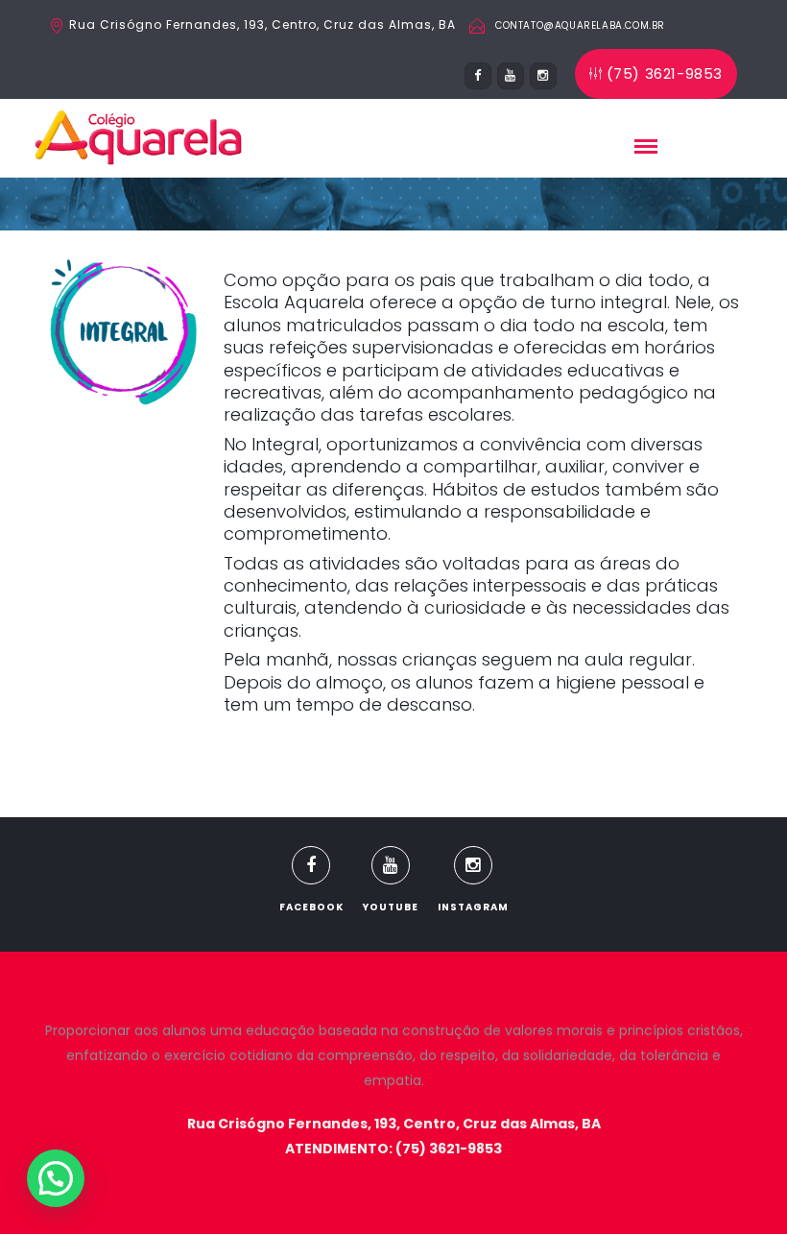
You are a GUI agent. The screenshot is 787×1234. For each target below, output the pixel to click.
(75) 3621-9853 (665, 73)
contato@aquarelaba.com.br (580, 25)
